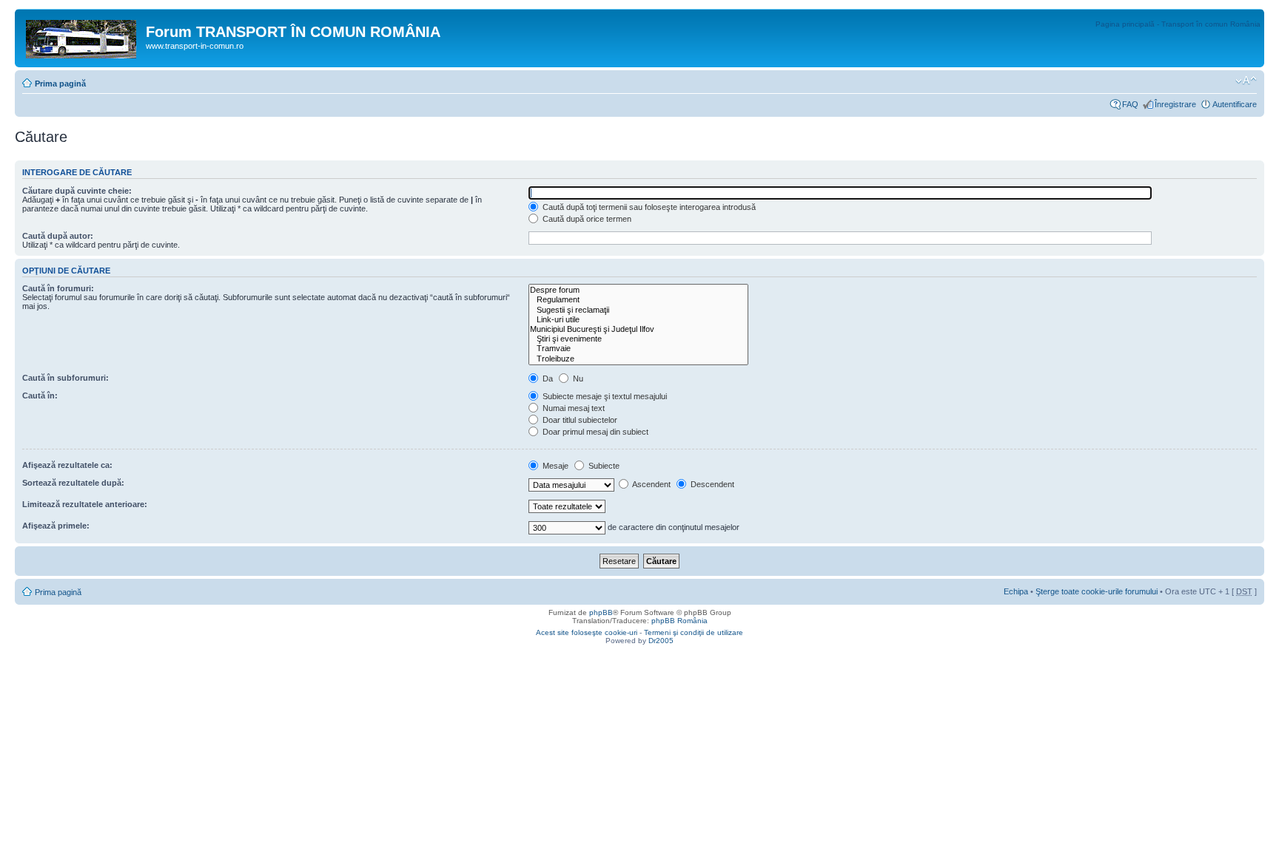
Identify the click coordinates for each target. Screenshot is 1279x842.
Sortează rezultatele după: (73, 482)
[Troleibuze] (638, 359)
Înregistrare (1175, 104)
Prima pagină (60, 83)
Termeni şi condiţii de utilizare (693, 632)
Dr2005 (661, 640)
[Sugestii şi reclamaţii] (638, 310)
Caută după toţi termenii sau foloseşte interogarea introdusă (648, 207)
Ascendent (651, 484)
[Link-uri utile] (638, 320)
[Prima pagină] (82, 36)
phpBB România (679, 621)
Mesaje (554, 465)
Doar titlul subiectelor (578, 419)
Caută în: (40, 395)
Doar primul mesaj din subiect (594, 431)
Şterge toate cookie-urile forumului (1096, 591)
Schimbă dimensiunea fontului (1246, 80)
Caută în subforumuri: (65, 377)
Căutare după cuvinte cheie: (77, 190)
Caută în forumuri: (58, 288)
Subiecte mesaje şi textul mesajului (603, 396)
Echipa (1016, 591)
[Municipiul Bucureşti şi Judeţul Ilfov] (638, 329)
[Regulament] (638, 300)
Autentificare (1234, 104)
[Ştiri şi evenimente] (638, 339)
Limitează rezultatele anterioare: (84, 504)
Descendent (711, 484)
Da (546, 378)
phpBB (601, 612)
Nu (577, 378)
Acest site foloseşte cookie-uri (586, 632)
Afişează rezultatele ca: (67, 465)
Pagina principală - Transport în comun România (1177, 24)
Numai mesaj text (572, 408)
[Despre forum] (638, 290)
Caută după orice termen (585, 218)
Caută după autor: (57, 235)
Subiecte (603, 465)
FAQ (1130, 104)
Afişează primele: (56, 525)
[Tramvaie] (638, 348)
